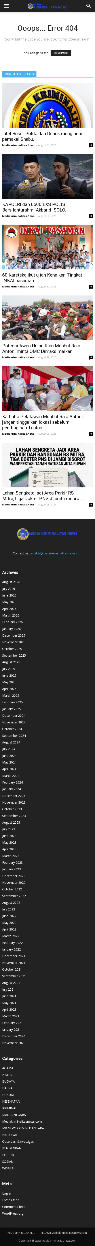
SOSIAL (7, 1161)
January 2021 (11, 1029)
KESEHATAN (11, 1101)
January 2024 (11, 789)
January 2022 (11, 949)
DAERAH (8, 1088)
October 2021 (12, 969)
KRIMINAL (9, 1108)
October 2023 (12, 809)
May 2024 (9, 762)
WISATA (8, 1168)
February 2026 (12, 622)
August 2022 (11, 902)
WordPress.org (12, 1213)
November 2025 (13, 642)
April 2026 (9, 609)
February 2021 (12, 1023)
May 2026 (9, 602)
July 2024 (8, 749)
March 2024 (10, 776)
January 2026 (11, 629)
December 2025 (13, 635)
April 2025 (9, 689)
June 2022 (9, 916)
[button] (89, 6)
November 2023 (13, 802)
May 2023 (9, 842)
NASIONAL (10, 1135)
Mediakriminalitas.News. (18, 145)
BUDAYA (8, 1081)
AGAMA (7, 1068)
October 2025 (12, 649)
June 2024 (9, 755)
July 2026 (8, 588)
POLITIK (8, 1155)
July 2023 (8, 829)
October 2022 (12, 889)
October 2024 (12, 729)
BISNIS (7, 1075)
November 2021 (13, 963)
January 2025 (11, 709)
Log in (6, 1193)
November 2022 (13, 882)
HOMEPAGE (61, 53)
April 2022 (9, 929)
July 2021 (8, 989)
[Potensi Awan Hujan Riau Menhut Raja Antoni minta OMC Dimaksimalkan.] (47, 317)
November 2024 (13, 722)
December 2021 (13, 956)
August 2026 (11, 582)
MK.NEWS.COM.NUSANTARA (23, 1128)
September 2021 (14, 976)
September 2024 (14, 735)
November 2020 (13, 1043)
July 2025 (8, 669)
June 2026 (9, 595)
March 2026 (10, 615)
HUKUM (8, 1095)
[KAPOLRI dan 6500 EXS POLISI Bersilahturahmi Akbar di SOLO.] (47, 176)
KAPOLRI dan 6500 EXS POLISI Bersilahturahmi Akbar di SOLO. (34, 207)
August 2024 (11, 742)
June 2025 (9, 675)
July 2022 (8, 909)
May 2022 (9, 922)
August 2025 (11, 662)
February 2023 (12, 862)
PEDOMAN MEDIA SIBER (22, 1233)
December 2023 (13, 796)
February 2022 (12, 943)
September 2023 (14, 816)
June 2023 (9, 836)
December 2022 (13, 876)
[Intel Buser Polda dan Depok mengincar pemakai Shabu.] (47, 105)
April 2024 (9, 769)
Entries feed (10, 1200)
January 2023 (11, 869)
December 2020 (13, 1036)
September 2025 (14, 655)
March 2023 (10, 856)
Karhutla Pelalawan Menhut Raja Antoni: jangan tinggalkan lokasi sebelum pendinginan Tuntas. (43, 422)
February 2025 (12, 702)
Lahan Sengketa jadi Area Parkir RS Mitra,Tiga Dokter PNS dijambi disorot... (43, 495)
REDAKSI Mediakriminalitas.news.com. (64, 1233)
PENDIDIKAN (11, 1148)
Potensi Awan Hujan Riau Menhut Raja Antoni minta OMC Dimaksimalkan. (41, 348)
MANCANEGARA (14, 1115)
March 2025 (10, 695)
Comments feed (13, 1207)
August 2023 (11, 822)
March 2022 (10, 936)
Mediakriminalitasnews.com (22, 1121)
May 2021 (9, 1003)
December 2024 (13, 715)
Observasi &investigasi (18, 1141)
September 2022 (14, 896)
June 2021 (9, 996)
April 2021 (9, 1009)
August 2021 (11, 983)
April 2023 (9, 849)
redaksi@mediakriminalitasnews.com (56, 553)
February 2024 (12, 782)
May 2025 (9, 682)
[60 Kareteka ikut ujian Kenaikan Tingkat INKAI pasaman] (47, 247)
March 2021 (10, 1016)
